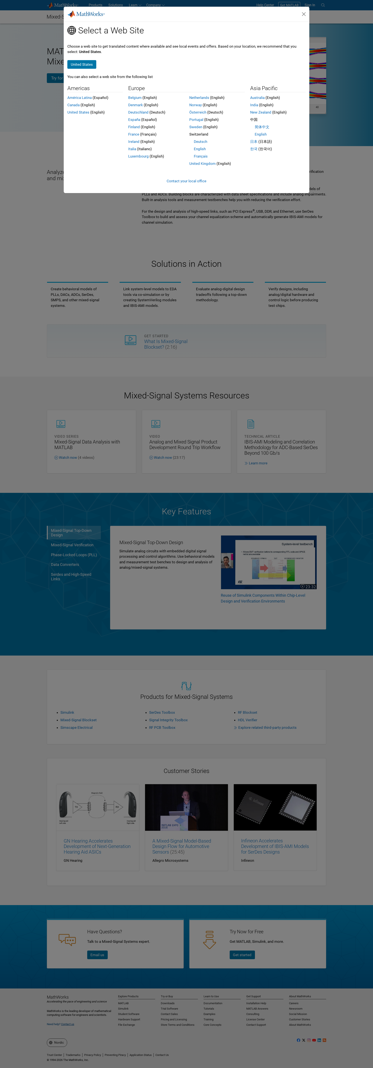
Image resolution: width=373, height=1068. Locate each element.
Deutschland (138, 112)
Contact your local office (186, 181)
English (200, 149)
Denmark (135, 105)
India (254, 105)
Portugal (196, 119)
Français (201, 156)
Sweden (195, 127)
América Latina (79, 97)
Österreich (197, 112)
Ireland (133, 141)
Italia (132, 149)
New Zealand (260, 112)
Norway (195, 105)
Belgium (135, 97)
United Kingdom (202, 163)
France (133, 134)
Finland (134, 127)
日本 (254, 141)
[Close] (304, 14)
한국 (254, 149)
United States (78, 112)
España (134, 119)
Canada (73, 105)
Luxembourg (138, 156)
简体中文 (262, 127)
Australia (257, 97)
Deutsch (200, 141)
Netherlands (199, 97)
